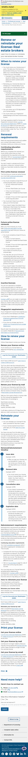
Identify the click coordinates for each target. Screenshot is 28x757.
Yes (3, 699)
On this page (6, 33)
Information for (8, 735)
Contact (4, 299)
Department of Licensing (11, 724)
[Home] (7, 17)
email (18, 665)
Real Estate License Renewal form (12, 392)
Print (3, 671)
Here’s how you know (6, 4)
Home (3, 21)
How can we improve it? (8, 702)
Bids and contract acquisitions (10, 748)
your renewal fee (18, 349)
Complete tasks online (10, 730)
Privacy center (13, 750)
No (7, 699)
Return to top (14, 719)
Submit (4, 709)
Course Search (17, 157)
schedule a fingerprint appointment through (14, 318)
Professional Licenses (14, 21)
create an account (7, 636)
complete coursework (13, 545)
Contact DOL (7, 740)
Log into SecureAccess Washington (11, 634)
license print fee (22, 645)
